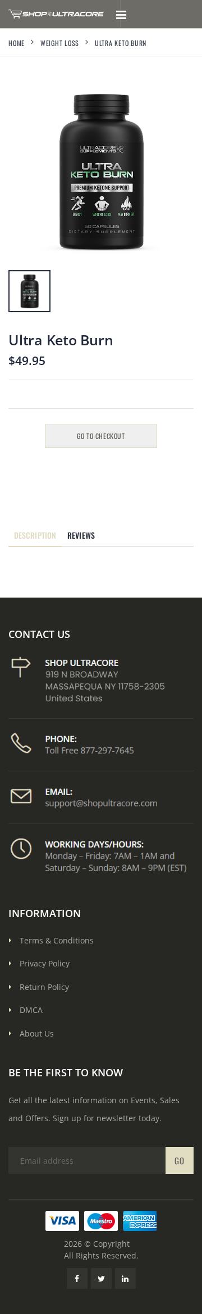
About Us (37, 1033)
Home (16, 43)
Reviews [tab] (81, 535)
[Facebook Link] (77, 1278)
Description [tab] (35, 535)
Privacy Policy (45, 963)
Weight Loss (59, 43)
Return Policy (44, 987)
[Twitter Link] (101, 1278)
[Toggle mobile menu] (121, 14)
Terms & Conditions (57, 940)
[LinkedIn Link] (125, 1278)
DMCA (31, 1010)
